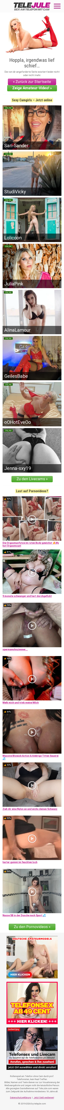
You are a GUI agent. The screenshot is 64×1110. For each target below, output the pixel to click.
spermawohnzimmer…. (15, 649)
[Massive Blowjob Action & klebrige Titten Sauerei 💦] (32, 731)
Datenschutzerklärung (20, 1097)
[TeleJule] (32, 6)
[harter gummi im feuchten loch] (32, 838)
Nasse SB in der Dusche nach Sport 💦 (24, 915)
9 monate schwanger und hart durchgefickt (27, 596)
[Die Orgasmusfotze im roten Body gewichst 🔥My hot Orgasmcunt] (32, 518)
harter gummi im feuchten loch (20, 862)
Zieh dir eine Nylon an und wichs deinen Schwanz (30, 809)
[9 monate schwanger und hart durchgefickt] (32, 571)
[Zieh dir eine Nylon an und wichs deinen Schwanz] (32, 784)
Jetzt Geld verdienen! (44, 1097)
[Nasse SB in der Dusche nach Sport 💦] (32, 891)
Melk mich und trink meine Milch (21, 702)
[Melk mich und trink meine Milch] (32, 678)
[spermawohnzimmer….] (32, 625)
